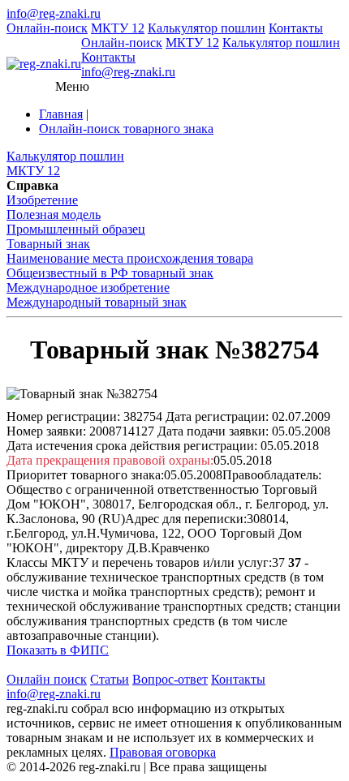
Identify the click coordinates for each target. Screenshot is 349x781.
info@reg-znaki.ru (53, 13)
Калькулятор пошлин (206, 28)
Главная (61, 114)
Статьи (109, 679)
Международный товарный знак (96, 302)
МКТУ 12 (117, 28)
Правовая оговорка (163, 752)
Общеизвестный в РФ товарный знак (109, 273)
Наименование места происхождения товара (129, 258)
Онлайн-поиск (47, 28)
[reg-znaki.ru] (43, 64)
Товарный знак (48, 244)
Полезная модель (53, 214)
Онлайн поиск (46, 679)
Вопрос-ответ (170, 679)
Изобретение (42, 200)
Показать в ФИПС (57, 650)
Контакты (296, 28)
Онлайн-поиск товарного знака (126, 128)
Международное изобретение (88, 287)
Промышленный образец (75, 229)
